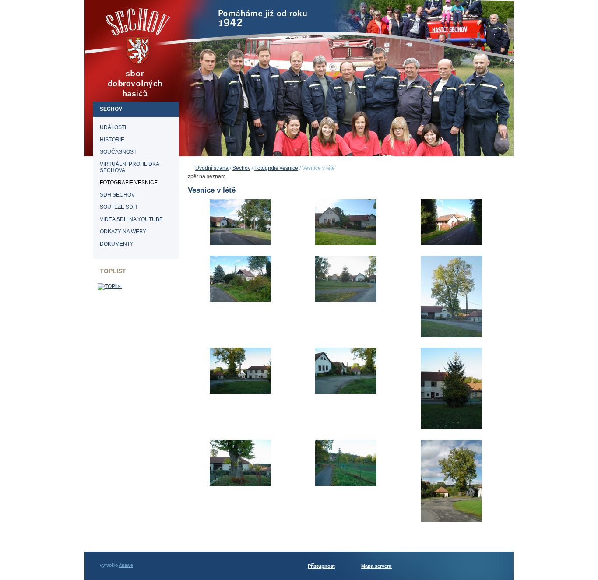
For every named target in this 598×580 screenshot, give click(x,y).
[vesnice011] (346, 485)
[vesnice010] (240, 485)
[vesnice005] (346, 301)
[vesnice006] (451, 337)
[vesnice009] (451, 429)
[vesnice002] (346, 245)
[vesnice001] (240, 245)
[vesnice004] (240, 301)
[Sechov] (140, 76)
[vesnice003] (451, 245)
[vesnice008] (346, 393)
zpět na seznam (206, 176)
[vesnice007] (240, 393)
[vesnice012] (451, 521)
